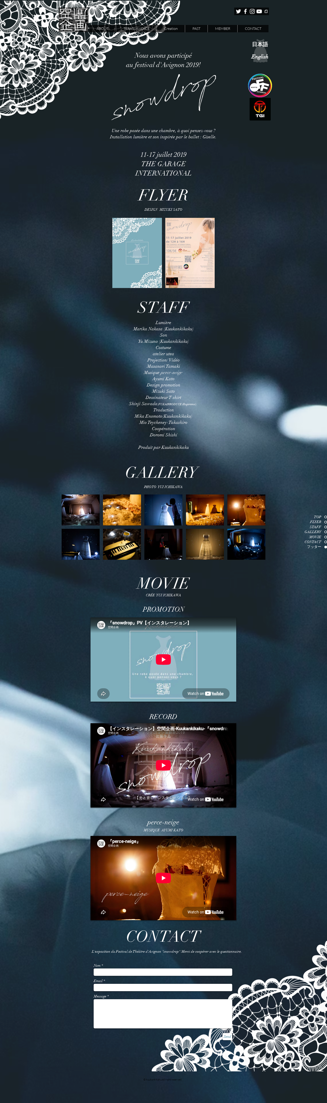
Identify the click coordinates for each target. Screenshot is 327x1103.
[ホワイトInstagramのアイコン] (252, 11)
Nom (97, 965)
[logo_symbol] (266, 11)
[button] (137, 253)
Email (98, 981)
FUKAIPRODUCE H (171, 404)
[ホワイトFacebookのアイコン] (245, 11)
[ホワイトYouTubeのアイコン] (259, 11)
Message (100, 996)
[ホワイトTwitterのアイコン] (238, 11)
